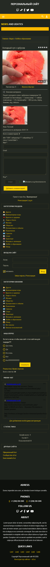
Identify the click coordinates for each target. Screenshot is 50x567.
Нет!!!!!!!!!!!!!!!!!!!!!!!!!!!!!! (12, 360)
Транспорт (9, 239)
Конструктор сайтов (22, 559)
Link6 (38, 552)
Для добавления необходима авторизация (25, 421)
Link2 (17, 552)
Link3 (22, 552)
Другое (8, 212)
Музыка (8, 223)
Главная (5, 39)
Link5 (33, 552)
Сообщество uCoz (9, 455)
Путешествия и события (14, 228)
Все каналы (10, 325)
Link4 (27, 552)
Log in (30, 200)
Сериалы (9, 233)
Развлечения (10, 231)
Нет (7, 357)
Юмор (8, 247)
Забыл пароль (20, 276)
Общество (9, 225)
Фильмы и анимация (13, 241)
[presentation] (5, 29)
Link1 (11, 552)
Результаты (7, 369)
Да (7, 349)
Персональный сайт (25, 3)
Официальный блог (10, 452)
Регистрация (22, 200)
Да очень (9, 346)
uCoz (34, 559)
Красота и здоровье (13, 217)
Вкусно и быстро (28, 87)
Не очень (9, 353)
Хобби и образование (23, 39)
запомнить (9, 271)
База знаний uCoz (9, 458)
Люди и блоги (11, 220)
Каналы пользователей (14, 328)
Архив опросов (18, 369)
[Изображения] (15, 115)
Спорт (8, 236)
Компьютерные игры (13, 215)
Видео (11, 39)
